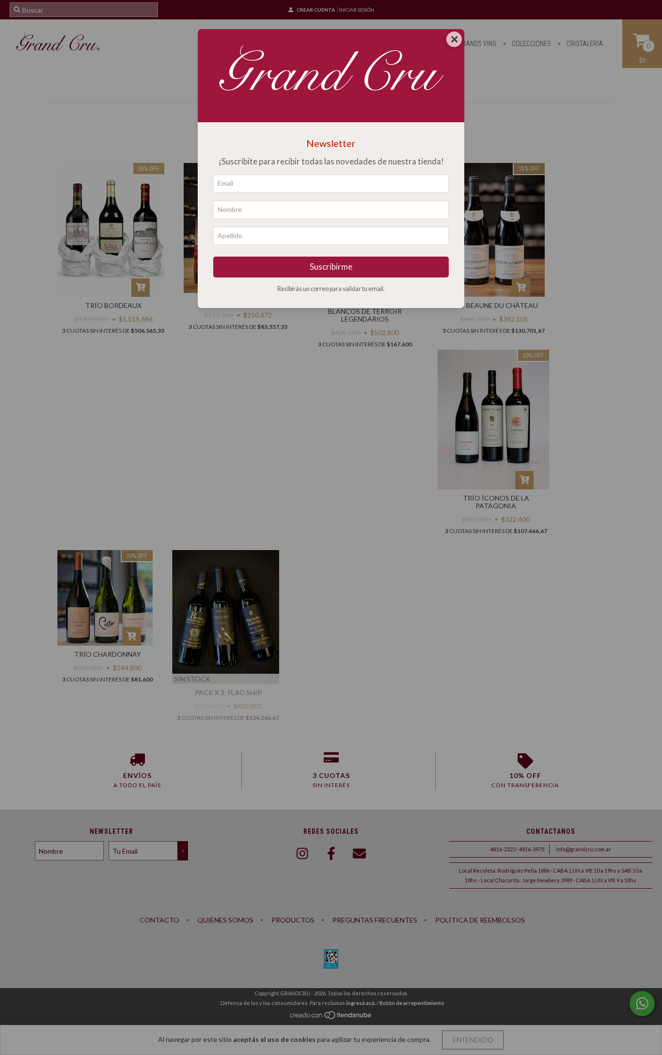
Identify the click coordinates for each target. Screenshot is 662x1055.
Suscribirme (331, 266)
